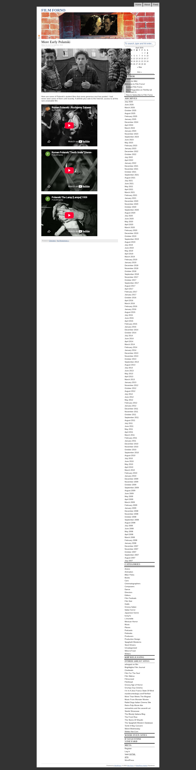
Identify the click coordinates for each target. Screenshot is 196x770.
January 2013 (130, 382)
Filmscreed (129, 679)
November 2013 (131, 356)
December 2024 (131, 122)
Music (127, 624)
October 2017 (130, 280)
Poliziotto (128, 633)
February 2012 (131, 403)
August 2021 (130, 178)
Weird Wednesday (132, 729)
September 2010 (132, 452)
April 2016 (129, 300)
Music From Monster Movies (137, 699)
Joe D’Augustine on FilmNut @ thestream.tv (139, 91)
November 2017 (131, 277)
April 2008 (129, 534)
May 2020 (129, 221)
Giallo (127, 604)
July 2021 (129, 181)
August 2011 (130, 420)
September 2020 (132, 210)
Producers (129, 636)
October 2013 (130, 359)
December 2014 (131, 330)
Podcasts (128, 630)
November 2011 (131, 412)
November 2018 (131, 268)
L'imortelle (129, 619)
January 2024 (130, 131)
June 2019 (129, 248)
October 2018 (130, 271)
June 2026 (129, 105)
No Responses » (63, 241)
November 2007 (131, 549)
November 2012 (131, 385)
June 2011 (129, 426)
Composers (129, 586)
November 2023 (131, 134)
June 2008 (129, 528)
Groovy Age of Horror (134, 685)
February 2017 (131, 292)
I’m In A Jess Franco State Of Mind (139, 691)
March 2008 (130, 537)
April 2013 (129, 376)
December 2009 (131, 479)
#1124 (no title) (131, 81)
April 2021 (129, 189)
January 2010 (130, 476)
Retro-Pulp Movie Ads (134, 705)
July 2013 (129, 368)
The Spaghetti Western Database (139, 723)
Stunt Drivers (130, 645)
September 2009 (132, 488)
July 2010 (129, 458)
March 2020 (130, 227)
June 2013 (129, 371)
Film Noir (128, 601)
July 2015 (129, 315)
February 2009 (131, 505)
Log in (127, 751)
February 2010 (131, 473)
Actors (127, 569)
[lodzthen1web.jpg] (86, 92)
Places (127, 627)
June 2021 (129, 183)
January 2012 (130, 406)
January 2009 (130, 508)
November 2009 (131, 482)
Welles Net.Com (131, 732)
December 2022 (131, 151)
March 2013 (130, 379)
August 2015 (130, 312)
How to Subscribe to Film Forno (139, 95)
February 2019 (131, 259)
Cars (127, 581)
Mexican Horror (131, 621)
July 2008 (129, 526)
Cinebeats (129, 670)
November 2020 (131, 204)
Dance (127, 589)
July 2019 (129, 245)
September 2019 (132, 239)
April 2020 (129, 224)
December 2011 (131, 409)
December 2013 (131, 353)
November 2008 (131, 514)
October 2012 (130, 388)
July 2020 (129, 216)
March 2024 (130, 128)
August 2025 (130, 113)
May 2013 (129, 374)
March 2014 (130, 344)
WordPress (129, 760)
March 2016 (130, 303)
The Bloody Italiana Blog (135, 714)
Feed (155, 4)
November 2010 (131, 447)
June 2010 (129, 461)
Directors (52, 241)
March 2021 (130, 192)
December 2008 (131, 511)
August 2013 (130, 365)
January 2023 (130, 148)
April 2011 (129, 432)
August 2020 (130, 213)
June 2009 (129, 493)
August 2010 (130, 455)
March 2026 (130, 107)
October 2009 (130, 485)
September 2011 (132, 417)
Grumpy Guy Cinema (134, 688)
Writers (128, 654)
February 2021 (131, 195)
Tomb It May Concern (134, 726)
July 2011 (129, 423)
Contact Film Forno (134, 87)
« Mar (139, 67)
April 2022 (129, 160)
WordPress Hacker (141, 765)
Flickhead (129, 682)
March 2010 (130, 470)
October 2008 (130, 517)
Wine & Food (130, 651)
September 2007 (132, 555)
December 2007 (131, 546)
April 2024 (129, 125)
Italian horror (130, 610)
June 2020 (129, 219)
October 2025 (130, 110)
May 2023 (129, 143)
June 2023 (129, 140)
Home (138, 4)
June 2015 (129, 318)
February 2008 (131, 540)
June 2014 (129, 338)
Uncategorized (131, 648)
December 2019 (131, 233)
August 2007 (130, 558)
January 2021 (130, 198)
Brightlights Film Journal (135, 667)
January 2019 (130, 262)
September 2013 (132, 362)
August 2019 (130, 242)
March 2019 (130, 257)
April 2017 (129, 289)
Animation (129, 572)
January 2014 (130, 350)
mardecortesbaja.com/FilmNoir (138, 694)
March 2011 (130, 435)
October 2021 (130, 172)
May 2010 (129, 464)
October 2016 (130, 297)
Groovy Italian (130, 607)
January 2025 (130, 119)
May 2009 (129, 496)
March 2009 (130, 502)
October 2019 (130, 236)
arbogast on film (131, 664)
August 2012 (130, 391)
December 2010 (131, 444)
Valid (130, 754)
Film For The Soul (132, 673)
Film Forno (53, 10)
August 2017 (130, 286)
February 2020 (131, 230)
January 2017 (130, 295)
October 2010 (130, 450)
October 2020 (130, 207)
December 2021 (131, 166)
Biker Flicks (129, 575)
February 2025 (131, 116)
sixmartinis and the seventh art (138, 708)
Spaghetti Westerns (133, 642)
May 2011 (129, 429)
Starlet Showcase (132, 711)
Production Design (132, 639)
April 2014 (129, 341)
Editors (128, 595)
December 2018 (131, 265)
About (147, 4)
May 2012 (129, 400)
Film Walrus (130, 676)
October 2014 (130, 333)
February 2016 (131, 306)
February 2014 (131, 347)
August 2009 (130, 490)
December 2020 (131, 201)
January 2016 (130, 309)
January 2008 (130, 543)
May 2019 (129, 251)
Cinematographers (132, 583)
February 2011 (131, 438)
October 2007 (130, 552)
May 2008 (129, 531)
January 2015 (130, 327)
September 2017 (132, 283)
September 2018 (132, 274)
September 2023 (132, 137)
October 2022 (130, 154)
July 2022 (129, 157)
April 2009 (129, 499)
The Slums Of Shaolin (134, 720)
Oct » (139, 72)
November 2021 (131, 169)
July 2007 (129, 561)
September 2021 (132, 175)
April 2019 (129, 254)
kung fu (128, 616)
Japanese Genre (132, 613)
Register (128, 748)
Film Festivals (130, 598)
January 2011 (130, 441)
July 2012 (129, 394)
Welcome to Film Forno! (135, 84)
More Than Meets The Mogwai (138, 696)
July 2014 (129, 335)
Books (127, 578)
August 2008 (130, 523)
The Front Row (131, 717)
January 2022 (130, 163)
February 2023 (131, 145)
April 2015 (129, 321)
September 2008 (132, 520)
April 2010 (129, 467)
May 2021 (129, 186)
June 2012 (129, 397)
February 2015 (131, 324)
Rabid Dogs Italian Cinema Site (138, 702)
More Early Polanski (55, 42)
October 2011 (130, 414)
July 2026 (129, 102)
